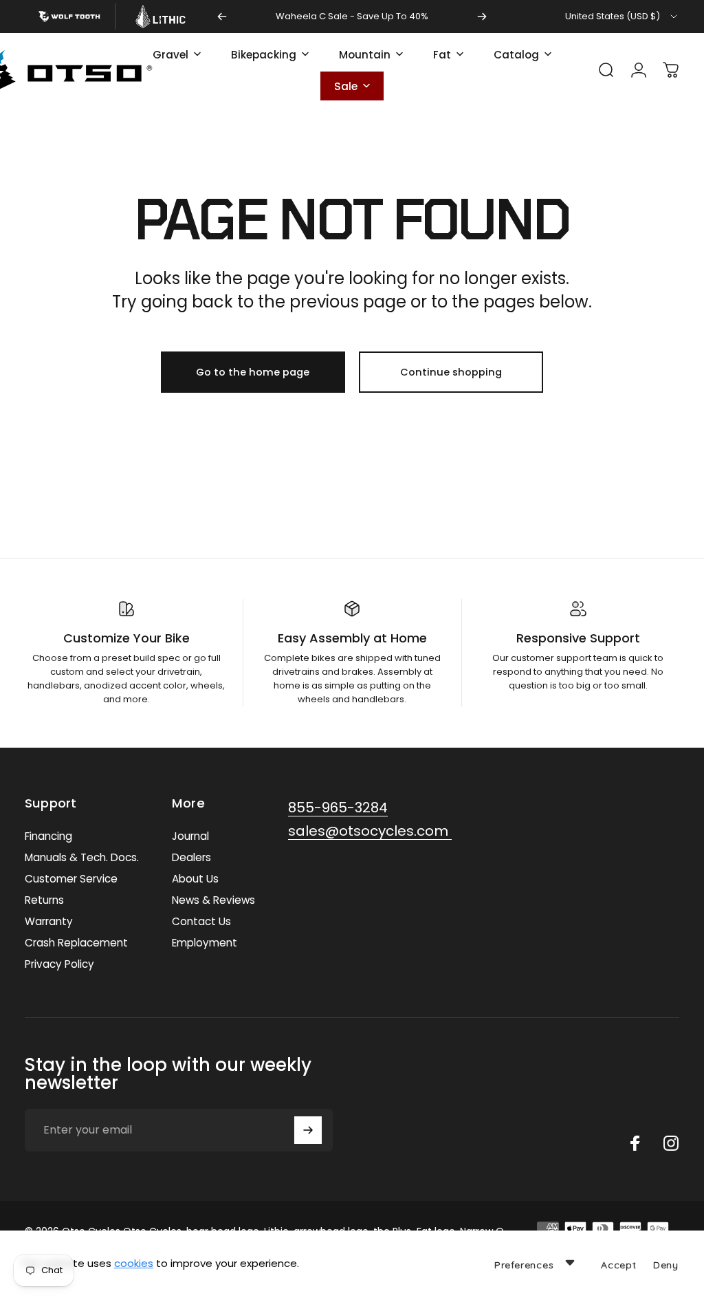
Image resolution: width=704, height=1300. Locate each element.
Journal (190, 836)
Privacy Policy (59, 964)
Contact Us (201, 921)
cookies (133, 1263)
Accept (619, 1265)
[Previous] (222, 16)
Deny (666, 1265)
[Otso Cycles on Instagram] (671, 1143)
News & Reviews (213, 900)
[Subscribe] (308, 1130)
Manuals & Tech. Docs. (82, 857)
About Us (195, 878)
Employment (204, 942)
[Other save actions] (570, 1262)
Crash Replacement (76, 942)
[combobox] (622, 16)
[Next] (482, 16)
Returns (44, 900)
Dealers (191, 857)
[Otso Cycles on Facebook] (635, 1143)
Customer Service (71, 878)
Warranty (49, 921)
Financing (48, 836)
